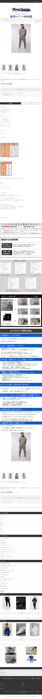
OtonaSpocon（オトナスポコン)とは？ (7, 570)
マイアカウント (3, 590)
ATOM (24, 692)
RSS (22, 692)
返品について (18, 691)
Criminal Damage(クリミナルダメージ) (20, 73)
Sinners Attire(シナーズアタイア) (6, 556)
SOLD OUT (21, 89)
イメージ (31, 103)
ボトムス (2, 522)
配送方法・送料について (5, 586)
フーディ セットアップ (14, 72)
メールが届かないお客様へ (5, 572)
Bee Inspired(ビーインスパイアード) (7, 547)
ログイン (2, 592)
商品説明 (10, 103)
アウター (2, 517)
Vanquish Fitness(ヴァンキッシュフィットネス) (9, 551)
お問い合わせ (2, 688)
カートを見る (23, 686)
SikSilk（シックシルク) (4, 554)
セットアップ (6, 72)
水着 (1, 526)
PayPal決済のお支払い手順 (5, 563)
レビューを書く (4, 217)
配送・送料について (13, 691)
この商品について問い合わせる (7, 93)
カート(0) (35, 1)
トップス (2, 519)
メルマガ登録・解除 (4, 588)
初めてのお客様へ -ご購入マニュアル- (7, 565)
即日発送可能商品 (4, 542)
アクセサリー (3, 531)
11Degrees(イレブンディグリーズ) (7, 549)
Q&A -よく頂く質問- (4, 567)
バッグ (2, 533)
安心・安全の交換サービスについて (7, 579)
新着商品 (2, 540)
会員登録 (2, 591)
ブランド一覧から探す (8, 73)
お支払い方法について (4, 583)
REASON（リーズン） (4, 558)
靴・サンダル (3, 524)
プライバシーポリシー (31, 691)
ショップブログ (3, 581)
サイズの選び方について (5, 574)
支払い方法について (7, 691)
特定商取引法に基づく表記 (24, 691)
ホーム (2, 72)
